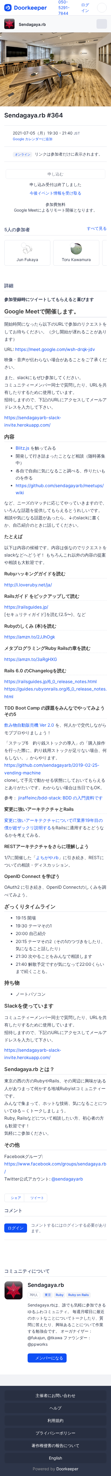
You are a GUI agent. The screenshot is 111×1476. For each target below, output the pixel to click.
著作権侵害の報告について (55, 1445)
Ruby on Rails (78, 1295)
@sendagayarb (67, 1179)
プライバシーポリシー (55, 1432)
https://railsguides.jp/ (26, 607)
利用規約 (55, 1420)
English (55, 1458)
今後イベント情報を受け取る (55, 193)
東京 (48, 1295)
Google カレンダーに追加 (32, 139)
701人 (34, 1295)
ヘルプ (55, 1407)
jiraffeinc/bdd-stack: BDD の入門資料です (60, 798)
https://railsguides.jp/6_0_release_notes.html (50, 681)
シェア (15, 1198)
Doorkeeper (67, 1468)
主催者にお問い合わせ (55, 1395)
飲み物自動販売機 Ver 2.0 (29, 725)
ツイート (37, 1198)
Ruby (59, 1295)
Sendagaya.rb (32, 24)
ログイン (16, 1227)
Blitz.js (22, 448)
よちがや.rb (47, 857)
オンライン (22, 154)
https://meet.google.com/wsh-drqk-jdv (55, 349)
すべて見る (97, 228)
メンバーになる (48, 1357)
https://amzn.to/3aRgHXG (30, 659)
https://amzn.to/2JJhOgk (29, 637)
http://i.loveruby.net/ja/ (28, 585)
